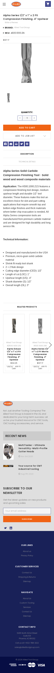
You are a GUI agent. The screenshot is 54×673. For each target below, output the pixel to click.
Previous (4, 344)
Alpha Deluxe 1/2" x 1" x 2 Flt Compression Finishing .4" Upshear (14, 354)
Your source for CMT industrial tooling (30, 467)
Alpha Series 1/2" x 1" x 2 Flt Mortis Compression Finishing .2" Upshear (40, 354)
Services (27, 607)
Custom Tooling (27, 603)
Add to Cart (16, 367)
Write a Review (11, 22)
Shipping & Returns (27, 577)
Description (27, 154)
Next (50, 344)
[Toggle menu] (4, 4)
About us (27, 551)
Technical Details (27, 161)
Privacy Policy (27, 555)
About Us (27, 598)
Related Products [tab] (27, 307)
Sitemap (27, 581)
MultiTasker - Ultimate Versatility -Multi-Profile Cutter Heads (33, 448)
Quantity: (27, 112)
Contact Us (27, 572)
